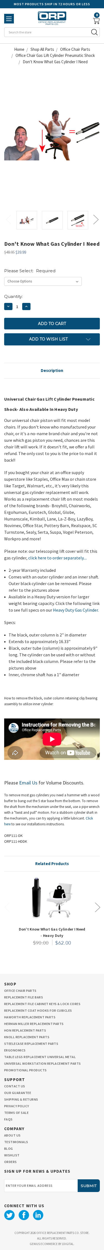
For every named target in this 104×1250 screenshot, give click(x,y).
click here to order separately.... (57, 558)
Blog (8, 1148)
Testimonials (16, 1142)
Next (95, 219)
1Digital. (68, 1244)
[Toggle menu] (9, 18)
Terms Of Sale (16, 1113)
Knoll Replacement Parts (26, 1037)
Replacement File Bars (23, 997)
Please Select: (29, 270)
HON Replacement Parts (25, 1030)
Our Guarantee (17, 1093)
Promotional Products (25, 1070)
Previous (8, 219)
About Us (12, 1135)
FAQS (8, 1119)
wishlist (12, 1155)
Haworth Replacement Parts (29, 1017)
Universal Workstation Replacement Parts (42, 1063)
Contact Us (14, 1086)
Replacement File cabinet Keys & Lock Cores (42, 1004)
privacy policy (16, 1106)
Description (52, 370)
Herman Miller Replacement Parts (34, 1024)
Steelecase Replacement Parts (31, 1044)
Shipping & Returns (21, 1099)
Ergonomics (15, 1050)
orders (10, 1162)
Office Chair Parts (20, 991)
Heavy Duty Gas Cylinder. (76, 610)
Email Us (28, 782)
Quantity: (13, 296)
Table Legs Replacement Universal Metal (40, 1057)
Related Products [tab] (52, 863)
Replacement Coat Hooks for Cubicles (38, 1010)
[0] (96, 21)
